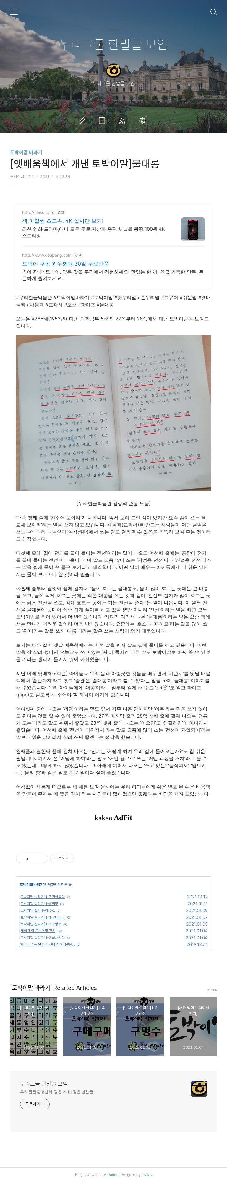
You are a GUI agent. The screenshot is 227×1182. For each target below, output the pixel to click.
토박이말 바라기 (26, 153)
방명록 (103, 121)
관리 (143, 121)
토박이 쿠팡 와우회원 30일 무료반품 (65, 264)
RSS (123, 121)
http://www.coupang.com (47, 255)
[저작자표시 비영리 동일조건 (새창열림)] (82, 858)
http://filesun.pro (38, 212)
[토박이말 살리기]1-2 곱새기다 (42, 937)
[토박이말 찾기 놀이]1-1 (37, 910)
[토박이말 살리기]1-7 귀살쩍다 (42, 897)
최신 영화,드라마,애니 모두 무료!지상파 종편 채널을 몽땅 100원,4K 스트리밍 (93, 232)
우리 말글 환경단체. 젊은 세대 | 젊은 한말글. (57, 1092)
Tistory (146, 1174)
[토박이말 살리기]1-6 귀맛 (38, 903)
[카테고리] (14, 12)
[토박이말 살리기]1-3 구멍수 (40, 924)
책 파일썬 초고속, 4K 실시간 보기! (62, 221)
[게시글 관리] (41, 858)
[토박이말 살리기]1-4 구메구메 (42, 917)
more (212, 990)
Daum (112, 1174)
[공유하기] (34, 858)
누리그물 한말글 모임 (113, 45)
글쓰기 (83, 121)
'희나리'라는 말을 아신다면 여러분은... (47, 944)
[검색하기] (213, 12)
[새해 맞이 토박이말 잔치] (38, 931)
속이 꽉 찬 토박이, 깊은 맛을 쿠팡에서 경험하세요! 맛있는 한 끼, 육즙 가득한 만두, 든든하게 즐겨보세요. (113, 275)
